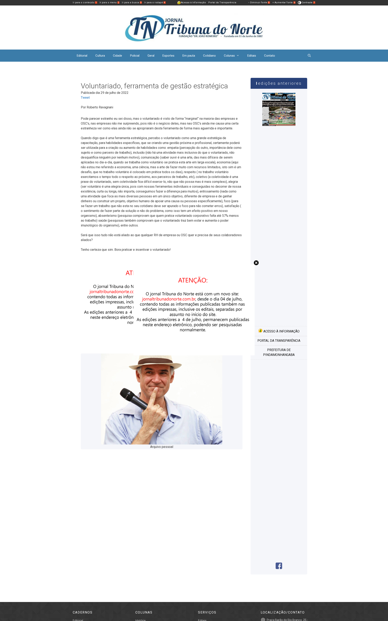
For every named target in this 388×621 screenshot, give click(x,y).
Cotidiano (209, 55)
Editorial (82, 55)
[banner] (194, 354)
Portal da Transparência (222, 2)
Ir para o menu (109, 2)
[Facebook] (279, 568)
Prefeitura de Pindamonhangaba (279, 352)
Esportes (168, 55)
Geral (151, 55)
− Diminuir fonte (259, 2)
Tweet (85, 97)
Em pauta (188, 55)
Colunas (229, 55)
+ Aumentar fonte (283, 2)
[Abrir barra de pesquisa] (309, 56)
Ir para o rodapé (154, 2)
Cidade (117, 55)
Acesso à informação (281, 331)
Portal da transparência (278, 341)
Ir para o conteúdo (85, 2)
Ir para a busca (131, 2)
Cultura (100, 55)
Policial (134, 55)
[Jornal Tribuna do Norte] (194, 27)
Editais (251, 55)
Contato (269, 55)
